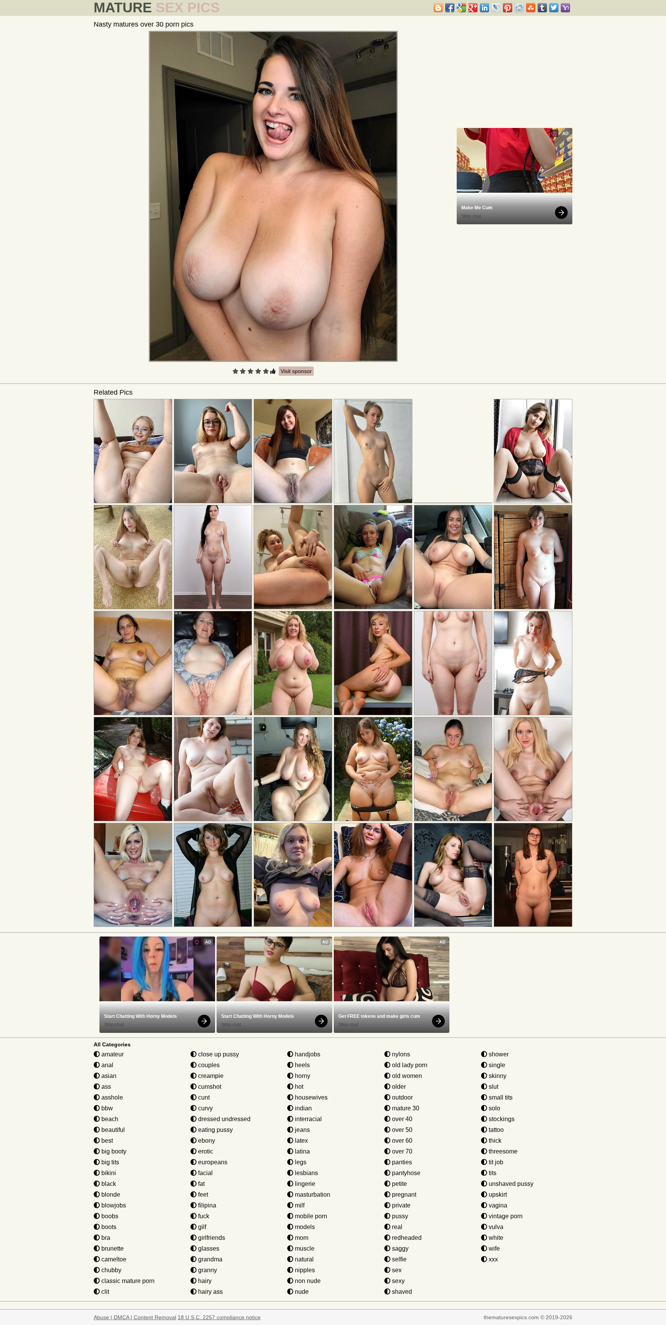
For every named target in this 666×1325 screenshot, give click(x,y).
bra (105, 1237)
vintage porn (505, 1216)
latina (301, 1151)
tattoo (495, 1130)
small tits (500, 1097)
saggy (399, 1248)
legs (299, 1162)
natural (303, 1259)
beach (109, 1119)
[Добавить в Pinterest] (507, 7)
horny (301, 1076)
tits (491, 1173)
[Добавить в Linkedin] (484, 7)
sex (396, 1270)
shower (498, 1054)
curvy (205, 1108)
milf (298, 1205)
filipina (206, 1205)
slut (492, 1086)
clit (104, 1291)
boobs (109, 1216)
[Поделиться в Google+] (473, 7)
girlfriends (211, 1237)
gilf (201, 1227)
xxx (492, 1259)
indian (302, 1108)
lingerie (304, 1183)
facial (205, 1173)
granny (207, 1270)
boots (108, 1227)
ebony (206, 1140)
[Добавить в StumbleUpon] (530, 7)
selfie (398, 1259)
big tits (109, 1162)
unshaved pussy (510, 1183)
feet (202, 1194)
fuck (203, 1216)
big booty (113, 1151)
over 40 (401, 1119)
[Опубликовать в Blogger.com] (438, 7)
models (304, 1227)
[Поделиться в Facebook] (449, 7)
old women (406, 1076)
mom (300, 1237)
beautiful (112, 1130)
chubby (110, 1270)
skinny (496, 1076)
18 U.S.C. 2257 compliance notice (219, 1317)
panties (401, 1162)
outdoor (401, 1097)
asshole (111, 1097)
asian (108, 1076)
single (496, 1065)
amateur (112, 1054)
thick (494, 1140)
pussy (399, 1216)
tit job (495, 1162)
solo (493, 1108)
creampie (210, 1076)
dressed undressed (224, 1119)
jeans (301, 1130)
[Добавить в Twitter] (553, 7)
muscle (303, 1248)
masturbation (311, 1194)
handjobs (306, 1054)
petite (398, 1183)
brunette (112, 1248)
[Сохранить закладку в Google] (461, 7)
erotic (205, 1151)
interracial (307, 1119)
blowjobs (113, 1205)
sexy (397, 1281)
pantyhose (405, 1173)
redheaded (406, 1237)
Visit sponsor (296, 371)
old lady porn (408, 1065)
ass (105, 1086)
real (396, 1227)
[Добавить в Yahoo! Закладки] (565, 7)
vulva (495, 1227)
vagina (497, 1205)
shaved (401, 1291)
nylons (400, 1054)
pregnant (403, 1194)
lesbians (305, 1173)
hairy (204, 1281)
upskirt (497, 1194)
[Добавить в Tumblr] (542, 7)
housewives (310, 1097)
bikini (108, 1173)
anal (106, 1065)
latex (300, 1140)
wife (493, 1248)
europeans (212, 1162)
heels (301, 1065)
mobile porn (310, 1216)
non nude (307, 1281)
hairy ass (210, 1291)
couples (208, 1065)
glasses (208, 1248)
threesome (502, 1151)
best (106, 1140)
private (400, 1205)
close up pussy (218, 1054)
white (495, 1237)
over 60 (401, 1140)
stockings (501, 1119)
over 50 (401, 1130)
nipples (304, 1270)
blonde (110, 1194)
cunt (203, 1097)
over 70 (401, 1151)
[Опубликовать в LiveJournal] (496, 7)
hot (298, 1086)
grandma (209, 1259)
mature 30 (404, 1108)
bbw (106, 1108)
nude (301, 1291)
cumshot (209, 1086)
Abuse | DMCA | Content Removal (135, 1317)
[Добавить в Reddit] (519, 7)
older (398, 1086)
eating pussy (215, 1130)
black (108, 1183)
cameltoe (113, 1259)
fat (201, 1183)
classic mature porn (127, 1281)
